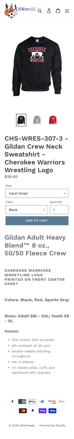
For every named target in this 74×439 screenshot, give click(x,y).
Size (8, 185)
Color (9, 202)
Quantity (56, 202)
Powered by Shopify (52, 425)
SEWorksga (27, 425)
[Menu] (67, 10)
